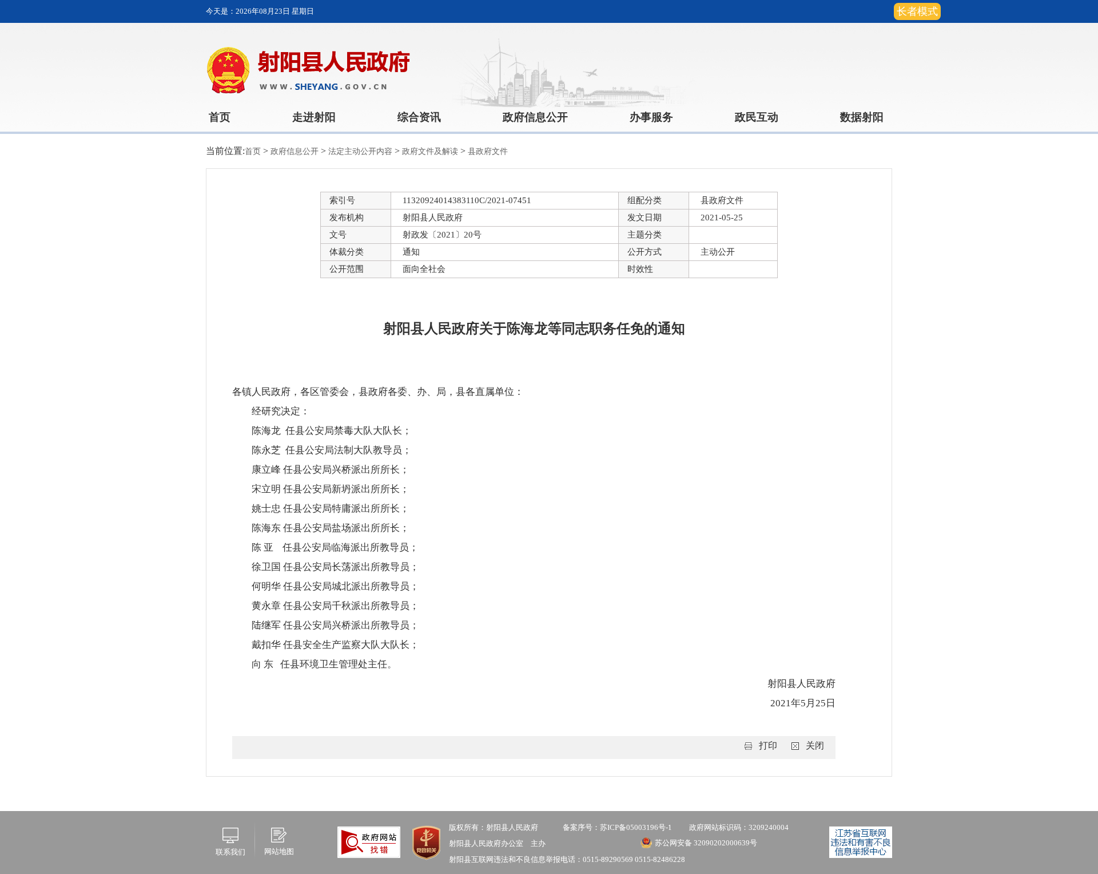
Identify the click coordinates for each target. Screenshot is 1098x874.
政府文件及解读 (431, 151)
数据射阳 (862, 117)
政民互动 (756, 117)
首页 (219, 117)
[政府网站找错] (368, 841)
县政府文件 (488, 151)
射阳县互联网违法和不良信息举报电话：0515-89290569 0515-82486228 (567, 859)
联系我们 (230, 852)
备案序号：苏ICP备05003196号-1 (617, 827)
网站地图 (279, 851)
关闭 (815, 745)
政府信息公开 (535, 117)
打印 (768, 745)
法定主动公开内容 (361, 151)
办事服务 (651, 117)
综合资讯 (419, 117)
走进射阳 (314, 117)
